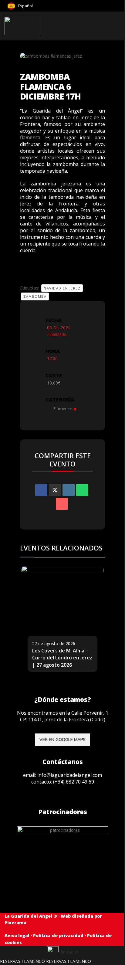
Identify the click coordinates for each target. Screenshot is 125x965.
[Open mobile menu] (118, 26)
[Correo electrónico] (62, 504)
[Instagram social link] (113, 6)
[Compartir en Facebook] (41, 490)
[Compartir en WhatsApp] (82, 490)
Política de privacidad (58, 935)
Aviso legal (17, 935)
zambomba (34, 296)
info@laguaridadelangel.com (69, 775)
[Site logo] (23, 25)
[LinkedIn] (68, 490)
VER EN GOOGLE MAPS (62, 740)
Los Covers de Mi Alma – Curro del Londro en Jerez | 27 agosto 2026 (62, 657)
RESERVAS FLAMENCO (22, 961)
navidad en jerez (62, 288)
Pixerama (15, 923)
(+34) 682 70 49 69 (73, 781)
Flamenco (63, 408)
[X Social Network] (55, 490)
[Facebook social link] (118, 6)
